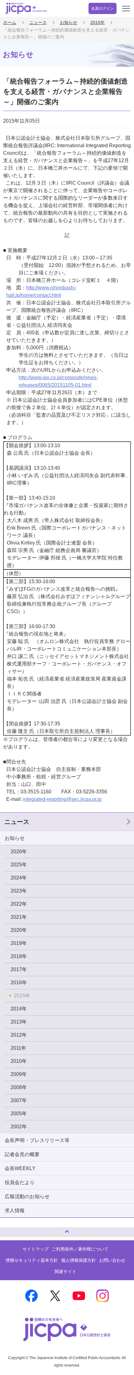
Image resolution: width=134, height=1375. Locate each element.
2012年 (19, 1035)
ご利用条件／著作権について (80, 1249)
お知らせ (68, 22)
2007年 (19, 1100)
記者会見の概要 (22, 1154)
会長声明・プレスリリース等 (37, 1140)
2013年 (19, 1021)
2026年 (19, 851)
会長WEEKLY (20, 1168)
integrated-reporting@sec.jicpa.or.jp (62, 799)
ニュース (38, 22)
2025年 (19, 864)
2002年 (19, 1126)
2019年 (19, 943)
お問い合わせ (112, 1260)
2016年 (19, 982)
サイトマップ (35, 1249)
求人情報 (15, 1210)
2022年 (19, 904)
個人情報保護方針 (78, 1260)
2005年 (19, 1113)
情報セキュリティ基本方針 (32, 1260)
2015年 (97, 22)
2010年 (19, 1061)
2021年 (19, 917)
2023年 (19, 890)
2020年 (19, 930)
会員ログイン (102, 8)
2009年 (19, 1074)
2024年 (19, 877)
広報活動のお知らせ (27, 1196)
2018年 (19, 956)
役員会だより (20, 1182)
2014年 (19, 1008)
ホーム (9, 22)
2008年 (19, 1087)
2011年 (18, 1048)
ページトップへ (11, 1229)
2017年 (19, 969)
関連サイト (65, 1271)
